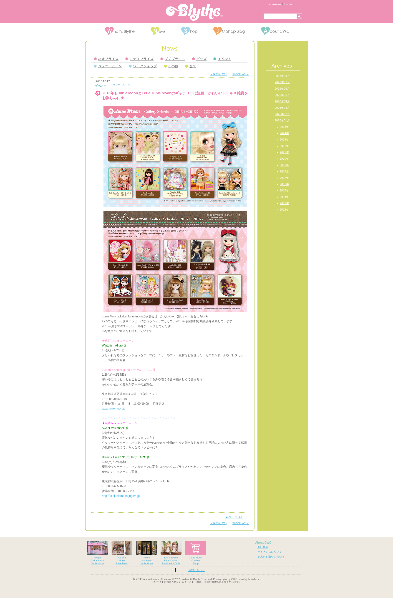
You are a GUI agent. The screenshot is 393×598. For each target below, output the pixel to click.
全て (192, 66)
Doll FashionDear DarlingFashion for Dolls (171, 560)
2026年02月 (282, 114)
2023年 (284, 139)
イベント (224, 59)
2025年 (284, 126)
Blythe (194, 12)
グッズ (201, 59)
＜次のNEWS (218, 74)
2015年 (284, 190)
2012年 (284, 209)
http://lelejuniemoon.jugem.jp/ (121, 495)
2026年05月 (282, 95)
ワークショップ (145, 66)
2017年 (284, 177)
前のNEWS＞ (240, 74)
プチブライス (175, 59)
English (289, 4)
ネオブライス (108, 59)
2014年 (284, 196)
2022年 (284, 146)
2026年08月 (282, 76)
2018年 (284, 171)
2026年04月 (282, 101)
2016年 (284, 184)
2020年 (284, 158)
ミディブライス (142, 59)
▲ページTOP (234, 517)
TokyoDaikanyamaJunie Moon (97, 560)
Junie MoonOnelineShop (195, 560)
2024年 (284, 133)
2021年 (284, 152)
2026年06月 (282, 88)
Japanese (274, 4)
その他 (173, 66)
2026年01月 (282, 120)
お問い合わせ (196, 570)
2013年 (284, 203)
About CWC (263, 542)
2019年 (284, 165)
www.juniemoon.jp (113, 408)
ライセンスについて (269, 551)
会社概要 (262, 547)
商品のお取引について (271, 556)
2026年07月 (282, 82)
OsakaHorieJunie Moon (122, 560)
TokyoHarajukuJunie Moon (146, 560)
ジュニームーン (110, 66)
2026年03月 (282, 107)
